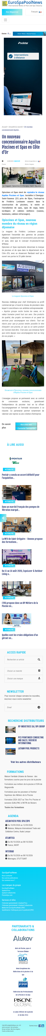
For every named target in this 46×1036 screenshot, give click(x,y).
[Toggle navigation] (5, 19)
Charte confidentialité (8, 1031)
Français (34, 11)
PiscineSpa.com (7, 895)
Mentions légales (15, 1029)
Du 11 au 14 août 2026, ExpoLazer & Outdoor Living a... (22, 572)
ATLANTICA (9, 837)
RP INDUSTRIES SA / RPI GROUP (31, 726)
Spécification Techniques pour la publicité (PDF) (18, 910)
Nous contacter (7, 876)
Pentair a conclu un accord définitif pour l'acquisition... (20, 476)
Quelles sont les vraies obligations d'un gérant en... (20, 637)
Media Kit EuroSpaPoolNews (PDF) (13, 908)
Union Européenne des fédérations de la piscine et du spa (23, 972)
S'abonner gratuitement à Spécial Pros (14, 903)
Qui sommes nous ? (8, 880)
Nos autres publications (10, 878)
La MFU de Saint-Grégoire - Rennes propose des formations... (22, 540)
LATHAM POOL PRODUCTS (28, 748)
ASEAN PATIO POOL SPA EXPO (17, 821)
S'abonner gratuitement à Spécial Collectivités (17, 905)
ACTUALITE (9, 469)
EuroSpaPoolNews (8, 888)
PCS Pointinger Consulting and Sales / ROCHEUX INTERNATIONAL (31, 740)
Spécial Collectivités (8, 893)
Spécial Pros (6, 890)
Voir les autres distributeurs (26, 762)
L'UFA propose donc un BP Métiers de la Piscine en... (20, 604)
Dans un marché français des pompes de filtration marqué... (20, 508)
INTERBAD (9, 851)
